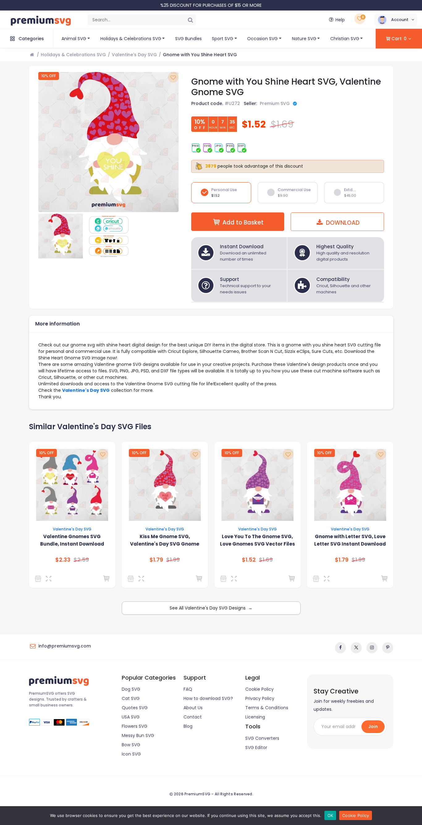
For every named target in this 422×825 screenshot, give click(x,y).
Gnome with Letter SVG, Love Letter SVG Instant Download (350, 540)
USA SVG (131, 717)
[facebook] (340, 647)
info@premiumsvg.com (64, 646)
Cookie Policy (259, 689)
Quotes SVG (135, 708)
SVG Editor (256, 747)
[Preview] (49, 578)
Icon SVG (131, 754)
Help (340, 20)
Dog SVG (131, 689)
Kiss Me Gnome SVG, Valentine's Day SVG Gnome (164, 540)
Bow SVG (131, 745)
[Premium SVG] (39, 578)
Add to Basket (243, 222)
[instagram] (372, 647)
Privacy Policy (259, 698)
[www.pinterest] (387, 647)
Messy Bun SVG (138, 735)
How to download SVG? (208, 698)
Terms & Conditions (266, 708)
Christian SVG (344, 39)
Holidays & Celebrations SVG (130, 39)
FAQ (188, 689)
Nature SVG (304, 39)
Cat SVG (131, 698)
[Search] (190, 19)
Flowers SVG (134, 726)
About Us (193, 708)
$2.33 (62, 559)
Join (373, 726)
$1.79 (156, 559)
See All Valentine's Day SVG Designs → (211, 608)
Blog (188, 726)
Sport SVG (222, 39)
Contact (193, 717)
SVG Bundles (188, 39)
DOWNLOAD (342, 223)
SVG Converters (262, 738)
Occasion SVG (262, 39)
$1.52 (249, 559)
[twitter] (356, 647)
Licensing (255, 717)
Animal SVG (73, 39)
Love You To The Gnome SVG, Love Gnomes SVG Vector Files (257, 540)
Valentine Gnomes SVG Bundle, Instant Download (72, 540)
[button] (395, 20)
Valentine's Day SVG (134, 55)
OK (330, 815)
